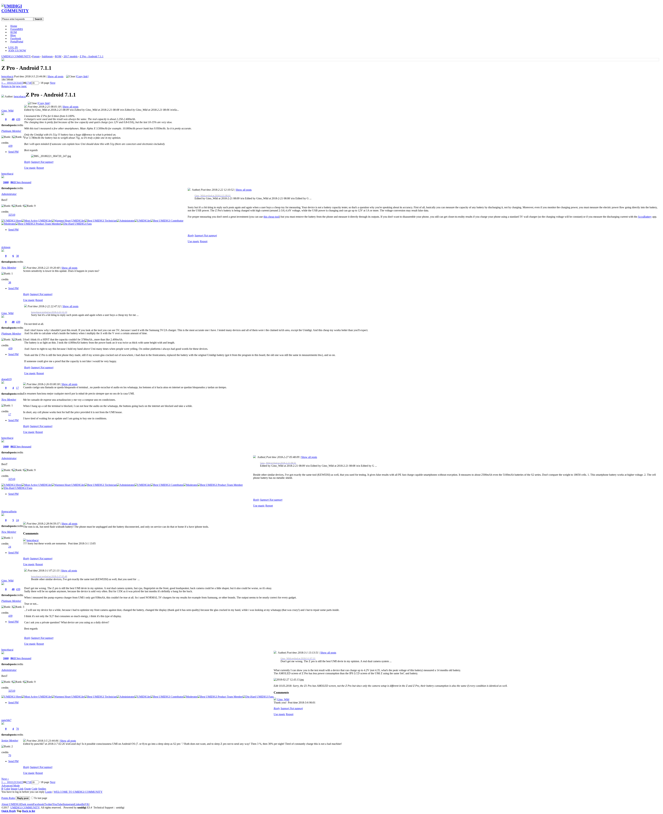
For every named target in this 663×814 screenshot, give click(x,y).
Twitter (48, 804)
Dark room (27, 804)
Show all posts (55, 76)
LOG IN (13, 47)
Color (7, 788)
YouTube (58, 804)
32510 (11, 214)
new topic (21, 86)
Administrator (9, 194)
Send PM (13, 151)
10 (8, 82)
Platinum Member (11, 131)
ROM (13, 32)
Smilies (42, 788)
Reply (27, 161)
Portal (16, 41)
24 (17, 520)
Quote (27, 788)
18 (30, 82)
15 (21, 82)
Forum (16, 29)
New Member (8, 267)
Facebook (15, 38)
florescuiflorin (9, 511)
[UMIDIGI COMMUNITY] (20, 10)
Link (20, 788)
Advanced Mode (10, 785)
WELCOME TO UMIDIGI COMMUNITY (78, 791)
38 (17, 255)
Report (40, 167)
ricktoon (5, 247)
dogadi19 (6, 379)
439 (18, 119)
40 (13, 119)
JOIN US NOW (17, 50)
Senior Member (9, 740)
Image (14, 788)
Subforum (47, 56)
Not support (46, 161)
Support (35, 161)
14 (19, 82)
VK (87, 804)
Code (34, 788)
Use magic (30, 167)
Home (13, 26)
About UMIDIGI (10, 804)
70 (17, 728)
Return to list (8, 86)
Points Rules (8, 798)
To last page (40, 798)
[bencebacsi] (3, 60)
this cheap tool (271, 216)
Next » (5, 778)
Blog (13, 35)
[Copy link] (82, 76)
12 (13, 82)
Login (48, 791)
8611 (13, 182)
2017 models (71, 56)
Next (52, 82)
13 (16, 82)
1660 (6, 182)
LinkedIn (79, 804)
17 (27, 82)
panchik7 (6, 720)
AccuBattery (645, 216)
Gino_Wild (7, 110)
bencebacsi (7, 76)
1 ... (3, 82)
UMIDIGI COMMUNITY (16, 56)
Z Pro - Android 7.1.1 (91, 56)
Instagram (68, 804)
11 (11, 82)
